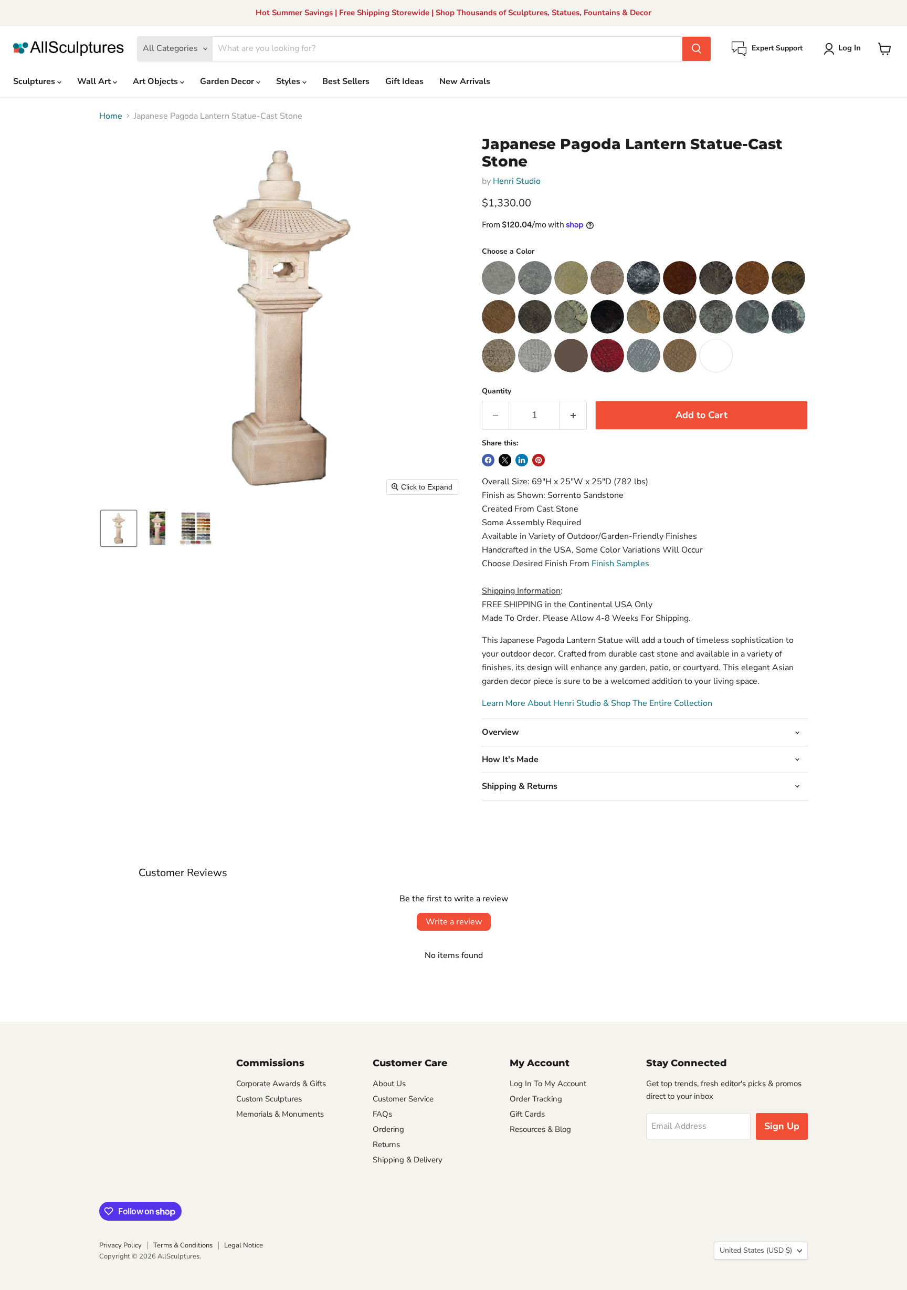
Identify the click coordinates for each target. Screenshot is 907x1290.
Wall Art (95, 81)
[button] (844, 49)
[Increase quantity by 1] (573, 415)
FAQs (382, 1114)
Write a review (454, 922)
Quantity (496, 391)
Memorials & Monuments (280, 1114)
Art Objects (156, 81)
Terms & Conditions (183, 1245)
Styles (289, 81)
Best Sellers (346, 81)
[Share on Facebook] (488, 460)
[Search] (696, 49)
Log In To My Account (548, 1083)
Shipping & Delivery (407, 1159)
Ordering (388, 1129)
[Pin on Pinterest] (538, 460)
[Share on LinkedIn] (521, 460)
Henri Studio (517, 181)
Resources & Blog (540, 1129)
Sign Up (781, 1126)
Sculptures (35, 81)
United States (756, 1250)
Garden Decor (228, 81)
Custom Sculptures (269, 1099)
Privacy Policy (120, 1245)
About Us (389, 1083)
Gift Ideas (404, 81)
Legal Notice (243, 1245)
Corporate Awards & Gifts (281, 1083)
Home (110, 116)
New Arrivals (464, 81)
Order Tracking (536, 1099)
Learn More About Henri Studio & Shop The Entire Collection (597, 703)
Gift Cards (527, 1114)
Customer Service (403, 1099)
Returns (386, 1144)
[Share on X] (505, 460)
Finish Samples (620, 563)
